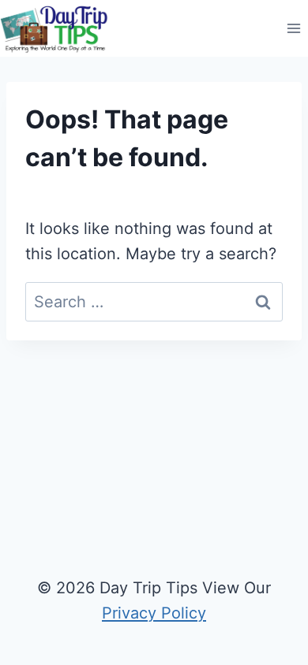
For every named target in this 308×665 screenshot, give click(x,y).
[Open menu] (293, 29)
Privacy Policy (154, 613)
